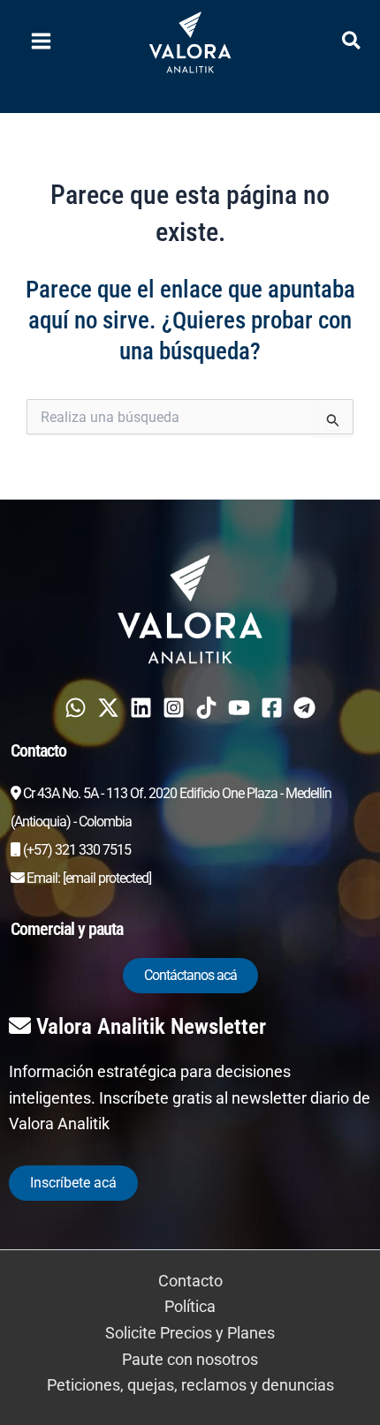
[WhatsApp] (76, 708)
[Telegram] (304, 708)
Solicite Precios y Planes (190, 1332)
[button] (352, 44)
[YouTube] (239, 708)
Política (190, 1306)
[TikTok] (206, 708)
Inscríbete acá (73, 1182)
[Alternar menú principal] (41, 41)
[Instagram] (174, 708)
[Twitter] (108, 708)
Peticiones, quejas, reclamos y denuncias (190, 1385)
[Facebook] (272, 708)
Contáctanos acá (190, 975)
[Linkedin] (141, 708)
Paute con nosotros (190, 1359)
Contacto (190, 1280)
